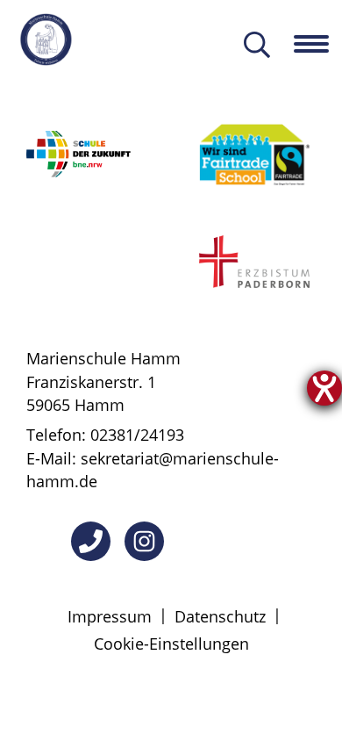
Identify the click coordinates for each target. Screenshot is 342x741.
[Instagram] (144, 541)
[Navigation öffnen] (318, 44)
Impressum (110, 616)
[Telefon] (90, 541)
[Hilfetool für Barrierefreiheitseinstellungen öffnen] (324, 388)
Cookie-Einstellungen (171, 643)
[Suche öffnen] (257, 46)
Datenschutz (220, 616)
